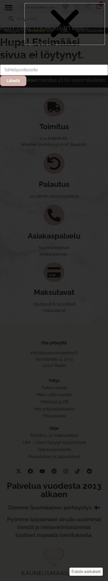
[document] (54, 290)
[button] (86, 572)
